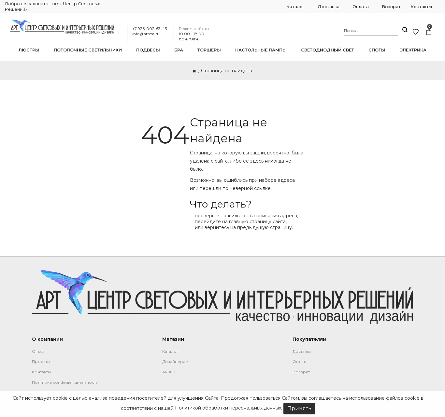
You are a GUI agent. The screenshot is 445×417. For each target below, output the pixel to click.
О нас (38, 351)
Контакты (41, 371)
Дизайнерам (175, 361)
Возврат (301, 371)
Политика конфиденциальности (65, 382)
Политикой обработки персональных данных (228, 408)
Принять (299, 408)
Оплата (300, 361)
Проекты (41, 361)
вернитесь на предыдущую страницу (248, 227)
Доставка (302, 351)
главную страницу (250, 221)
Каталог (170, 351)
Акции (168, 371)
